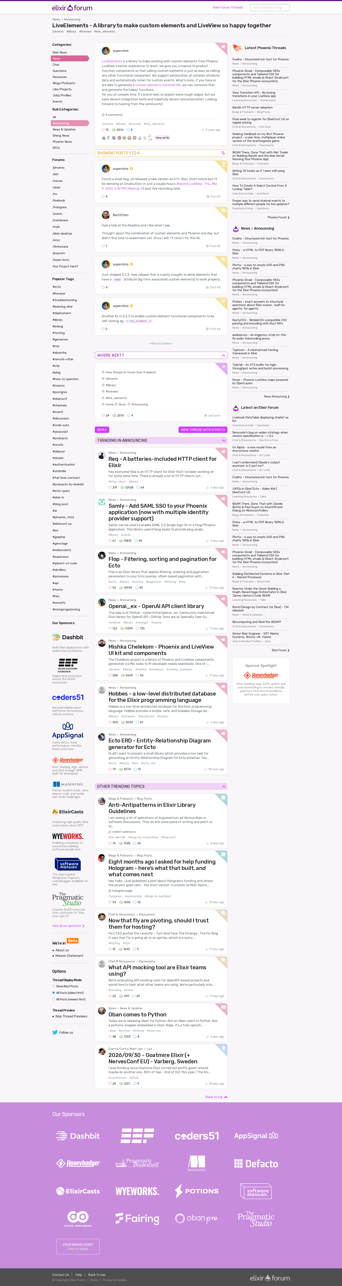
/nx (54, 194)
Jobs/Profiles (62, 95)
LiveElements (112, 61)
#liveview (85, 31)
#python (124, 1030)
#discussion (60, 418)
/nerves (57, 181)
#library (71, 31)
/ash (55, 174)
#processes (60, 576)
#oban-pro (154, 1030)
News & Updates (131, 1008)
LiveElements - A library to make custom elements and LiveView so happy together (161, 25)
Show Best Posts (67, 986)
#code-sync (60, 425)
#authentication (63, 464)
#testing (58, 333)
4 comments (114, 115)
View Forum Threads (228, 7)
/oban (112, 1030)
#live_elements (104, 31)
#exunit (57, 412)
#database (128, 716)
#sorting (137, 582)
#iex (55, 530)
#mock (128, 990)
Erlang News (61, 135)
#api (55, 583)
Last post (214, 415)
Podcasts (263, 163)
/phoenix (58, 31)
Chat (56, 65)
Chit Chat (265, 126)
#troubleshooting (64, 300)
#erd (135, 763)
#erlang (57, 326)
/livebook (114, 622)
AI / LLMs (264, 455)
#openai (156, 622)
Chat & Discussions (121, 914)
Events (57, 101)
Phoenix (264, 48)
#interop (138, 1030)
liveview (113, 391)
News (56, 19)
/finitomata (60, 246)
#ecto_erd (148, 763)
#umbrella (59, 471)
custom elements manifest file (158, 85)
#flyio (126, 943)
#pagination (154, 582)
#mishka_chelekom (179, 669)
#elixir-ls (58, 497)
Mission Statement (69, 956)
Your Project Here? (65, 266)
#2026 (134, 1078)
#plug (56, 372)
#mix (55, 346)
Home (110, 404)
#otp (56, 366)
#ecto (112, 582)
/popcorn (58, 253)
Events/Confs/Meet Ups (125, 1049)
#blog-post (168, 837)
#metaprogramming (66, 609)
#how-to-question (65, 379)
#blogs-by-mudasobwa (143, 837)
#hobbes (162, 716)
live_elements (117, 398)
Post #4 (215, 329)
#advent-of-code (64, 563)
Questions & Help (242, 193)
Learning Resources (244, 100)
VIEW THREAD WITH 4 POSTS (203, 430)
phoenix (112, 378)
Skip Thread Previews (71, 1016)
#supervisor (60, 557)
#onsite (57, 445)
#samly (126, 535)
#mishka (140, 669)
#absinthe (59, 353)
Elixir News (60, 52)
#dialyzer (58, 451)
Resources (60, 77)
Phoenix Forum (277, 217)
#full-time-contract (66, 478)
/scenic (57, 214)
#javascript (60, 431)
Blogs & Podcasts (120, 798)
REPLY (102, 430)
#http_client (117, 481)
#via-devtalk (116, 837)
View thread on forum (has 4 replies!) (131, 372)
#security (59, 603)
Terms (94, 1280)
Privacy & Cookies (115, 1280)
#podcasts (60, 438)
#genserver (60, 339)
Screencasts (268, 100)
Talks (263, 496)
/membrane (60, 220)
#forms (57, 589)
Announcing (72, 19)
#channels (59, 405)
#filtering (170, 582)
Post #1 (215, 196)
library (112, 385)
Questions (263, 193)
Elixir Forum (268, 407)
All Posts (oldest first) (70, 993)
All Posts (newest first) (71, 999)
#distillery (59, 570)
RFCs (56, 148)
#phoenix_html (63, 517)
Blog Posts (144, 798)
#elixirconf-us (62, 524)
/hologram (115, 896)
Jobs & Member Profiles (246, 641)
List (149, 1049)
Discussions (147, 914)
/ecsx (56, 240)
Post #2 (215, 246)
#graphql (58, 537)
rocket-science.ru (124, 832)
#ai (54, 510)
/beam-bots (60, 260)
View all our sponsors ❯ (68, 926)
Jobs (268, 641)
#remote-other (62, 359)
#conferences (117, 1078)
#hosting (114, 943)
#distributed (146, 716)
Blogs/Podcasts (64, 83)
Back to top (214, 1097)
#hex (56, 596)
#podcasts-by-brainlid (68, 484)
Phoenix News (62, 142)
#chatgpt (142, 622)
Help (78, 1275)
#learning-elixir (62, 306)
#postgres (59, 392)
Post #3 (215, 287)
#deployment (61, 313)
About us (62, 950)
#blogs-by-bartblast (158, 896)
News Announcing (275, 396)
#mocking (114, 990)
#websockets (61, 550)
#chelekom (156, 669)
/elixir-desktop (62, 233)
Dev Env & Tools (268, 440)
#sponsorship (133, 896)
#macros (58, 385)
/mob (56, 227)
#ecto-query (61, 491)
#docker (58, 458)
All (54, 117)
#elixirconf (59, 399)
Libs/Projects (62, 89)
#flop (182, 582)
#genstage (60, 543)
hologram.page (122, 891)
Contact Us (60, 1275)
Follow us (66, 1032)
